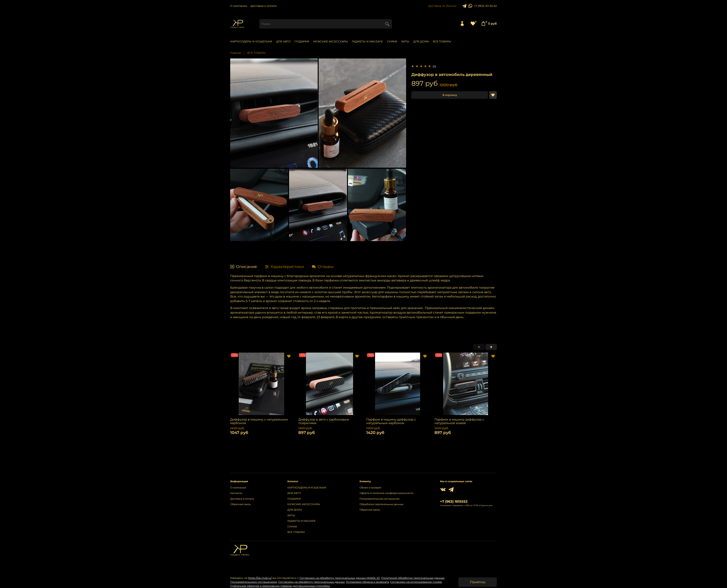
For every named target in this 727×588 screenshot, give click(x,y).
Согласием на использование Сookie (416, 582)
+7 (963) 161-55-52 (485, 6)
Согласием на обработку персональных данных (311, 582)
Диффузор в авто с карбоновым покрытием (323, 421)
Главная (235, 53)
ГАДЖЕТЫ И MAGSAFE (367, 41)
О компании (238, 6)
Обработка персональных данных (381, 504)
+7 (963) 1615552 (454, 501)
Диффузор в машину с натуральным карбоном (259, 421)
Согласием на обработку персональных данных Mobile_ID (340, 578)
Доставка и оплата (263, 6)
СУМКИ (392, 41)
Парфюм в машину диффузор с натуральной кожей (459, 421)
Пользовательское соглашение (379, 498)
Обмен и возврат (370, 487)
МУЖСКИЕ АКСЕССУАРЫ (330, 41)
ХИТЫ (405, 41)
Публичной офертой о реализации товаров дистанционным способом (280, 586)
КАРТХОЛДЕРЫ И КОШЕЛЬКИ (251, 41)
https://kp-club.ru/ (260, 578)
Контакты (236, 493)
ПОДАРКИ (302, 41)
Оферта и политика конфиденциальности (386, 493)
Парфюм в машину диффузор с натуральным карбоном (391, 421)
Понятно (477, 582)
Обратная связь (240, 504)
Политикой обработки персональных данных (412, 578)
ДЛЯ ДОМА (421, 41)
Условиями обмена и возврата (367, 582)
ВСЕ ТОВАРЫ (442, 41)
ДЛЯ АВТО (283, 41)
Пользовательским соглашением (253, 582)
